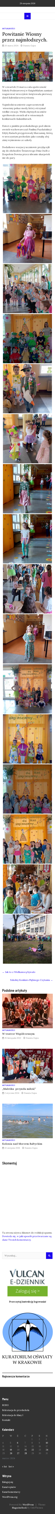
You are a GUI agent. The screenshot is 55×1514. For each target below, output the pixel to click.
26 (11, 1453)
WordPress (28, 1504)
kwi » (11, 1466)
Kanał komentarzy (11, 1492)
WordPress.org (9, 1497)
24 (47, 1449)
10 (47, 1443)
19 (11, 1449)
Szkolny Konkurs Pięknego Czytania (31, 979)
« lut (4, 1466)
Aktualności (8, 28)
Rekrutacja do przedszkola (15, 1410)
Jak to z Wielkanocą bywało (18, 972)
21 (25, 1449)
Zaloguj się (7, 1482)
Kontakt (6, 1420)
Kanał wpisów (9, 1487)
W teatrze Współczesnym (18, 1033)
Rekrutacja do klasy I (12, 1415)
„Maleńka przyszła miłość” (19, 1089)
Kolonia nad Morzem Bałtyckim (22, 1143)
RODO (5, 1405)
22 (33, 1449)
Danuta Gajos (29, 45)
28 (25, 1453)
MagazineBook (19, 1507)
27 (18, 1453)
